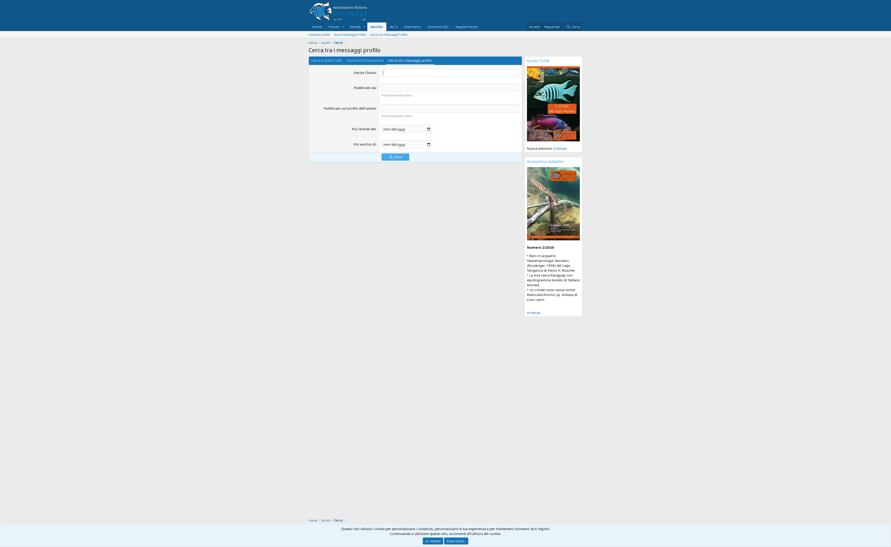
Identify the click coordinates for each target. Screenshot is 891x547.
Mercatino (412, 26)
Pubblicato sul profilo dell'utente (350, 108)
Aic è (393, 26)
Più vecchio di (365, 144)
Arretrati (533, 312)
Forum (334, 26)
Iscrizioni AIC (438, 26)
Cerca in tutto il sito (326, 60)
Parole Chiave (365, 72)
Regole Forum (466, 26)
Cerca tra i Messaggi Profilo (388, 34)
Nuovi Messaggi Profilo (350, 34)
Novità (355, 26)
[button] (343, 26)
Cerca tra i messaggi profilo (410, 60)
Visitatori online (319, 34)
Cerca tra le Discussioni (365, 60)
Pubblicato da (365, 87)
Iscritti (377, 26)
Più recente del (364, 129)
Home (317, 26)
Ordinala (560, 148)
